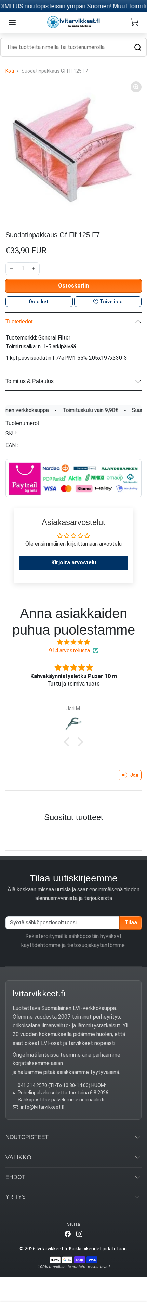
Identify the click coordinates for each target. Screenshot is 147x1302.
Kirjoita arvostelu (73, 562)
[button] (12, 22)
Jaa (134, 775)
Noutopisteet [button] (27, 1137)
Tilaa (130, 922)
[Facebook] (68, 1233)
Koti (9, 71)
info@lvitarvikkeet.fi (42, 1107)
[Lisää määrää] (33, 268)
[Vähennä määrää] (11, 268)
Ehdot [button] (15, 1177)
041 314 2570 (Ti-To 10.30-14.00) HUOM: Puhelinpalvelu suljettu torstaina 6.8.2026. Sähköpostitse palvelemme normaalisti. (63, 1092)
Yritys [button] (15, 1197)
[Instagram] (79, 1233)
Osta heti (39, 301)
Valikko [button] (18, 1157)
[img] (73, 642)
